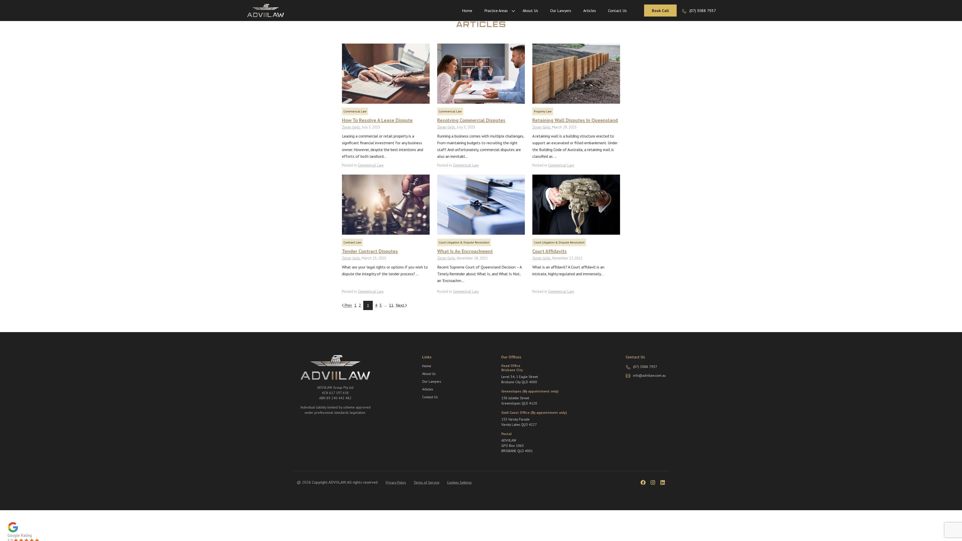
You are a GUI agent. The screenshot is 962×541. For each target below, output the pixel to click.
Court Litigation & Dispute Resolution (464, 242)
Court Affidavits (549, 251)
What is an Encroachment (465, 251)
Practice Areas (496, 10)
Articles (589, 10)
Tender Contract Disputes (370, 251)
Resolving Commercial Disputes (471, 120)
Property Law (543, 111)
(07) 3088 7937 (702, 10)
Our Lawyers (560, 10)
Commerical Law (355, 111)
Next (400, 305)
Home (467, 10)
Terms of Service (426, 482)
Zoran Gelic (351, 127)
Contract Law (352, 242)
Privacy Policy (396, 482)
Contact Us (617, 10)
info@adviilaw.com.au (649, 375)
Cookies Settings (459, 482)
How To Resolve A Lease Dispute (377, 120)
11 (391, 305)
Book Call (660, 10)
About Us (530, 10)
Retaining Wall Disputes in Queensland (575, 120)
